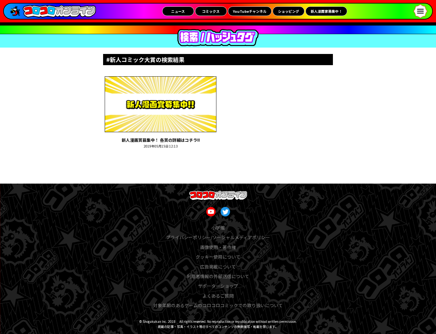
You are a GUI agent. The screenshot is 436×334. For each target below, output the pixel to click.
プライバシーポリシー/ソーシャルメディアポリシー (218, 237)
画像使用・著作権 (218, 247)
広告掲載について (218, 266)
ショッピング (288, 11)
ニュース (178, 11)
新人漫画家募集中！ (326, 11)
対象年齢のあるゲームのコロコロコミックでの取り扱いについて (218, 305)
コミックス (211, 11)
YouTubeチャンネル (250, 11)
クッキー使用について (218, 257)
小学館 (218, 227)
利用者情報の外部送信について (218, 276)
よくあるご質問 (218, 295)
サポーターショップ (218, 286)
